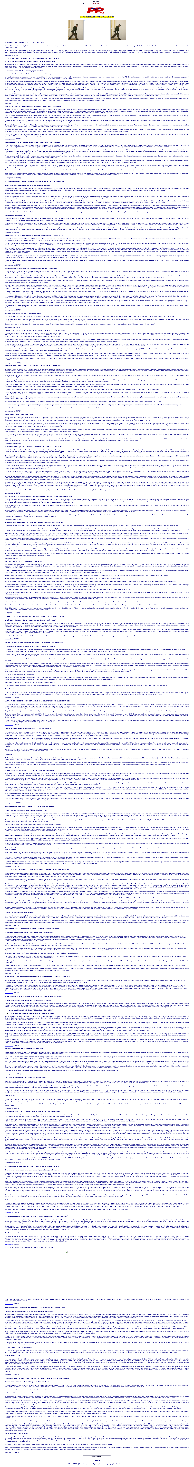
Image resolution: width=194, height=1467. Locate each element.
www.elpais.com (10, 139)
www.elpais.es (9, 1212)
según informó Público (31, 598)
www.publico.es (9, 612)
